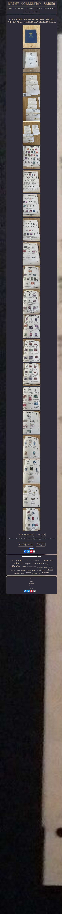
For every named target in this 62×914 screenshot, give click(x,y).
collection (15, 566)
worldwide (31, 567)
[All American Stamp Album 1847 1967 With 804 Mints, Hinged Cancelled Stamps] (31, 37)
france (51, 567)
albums (45, 572)
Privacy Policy (31, 583)
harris (32, 560)
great (42, 560)
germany (45, 567)
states (43, 570)
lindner (18, 570)
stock (39, 573)
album (50, 569)
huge (28, 560)
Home (31, 578)
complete (27, 564)
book (51, 560)
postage (40, 567)
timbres (37, 560)
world (39, 570)
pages (28, 573)
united (29, 570)
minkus (17, 573)
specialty (12, 560)
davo (21, 564)
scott (46, 560)
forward (23, 570)
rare (24, 560)
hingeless (22, 573)
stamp (19, 560)
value (33, 570)
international (34, 573)
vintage (12, 570)
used (24, 567)
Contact (31, 581)
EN (30, 588)
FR (32, 588)
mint (16, 563)
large (47, 564)
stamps (40, 563)
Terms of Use (31, 585)
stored (34, 564)
